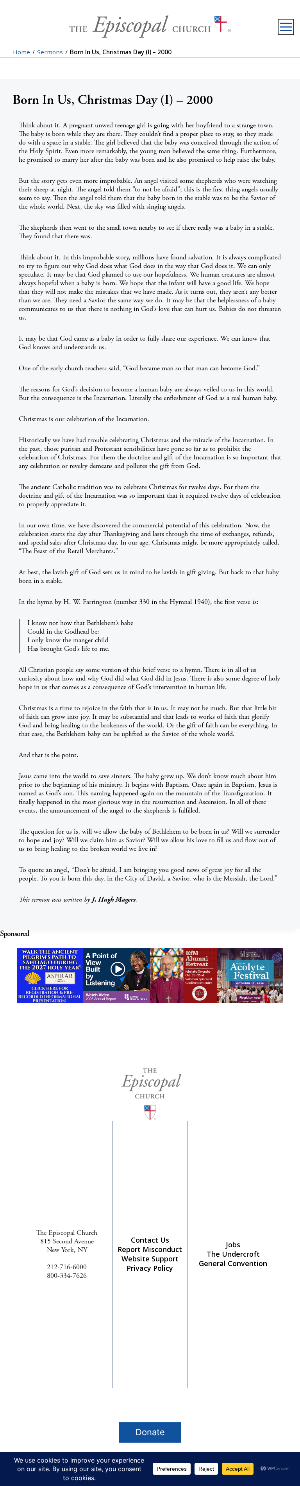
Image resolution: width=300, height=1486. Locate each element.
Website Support (150, 1258)
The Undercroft (233, 1254)
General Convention (233, 1263)
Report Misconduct (150, 1249)
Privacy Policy (150, 1268)
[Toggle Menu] (286, 27)
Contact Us (150, 1240)
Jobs (233, 1244)
